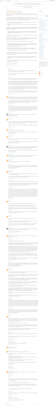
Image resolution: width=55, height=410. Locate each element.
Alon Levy (9, 234)
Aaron (9, 95)
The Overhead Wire (41, 53)
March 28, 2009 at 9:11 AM (12, 232)
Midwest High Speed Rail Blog (42, 39)
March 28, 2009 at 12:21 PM (12, 330)
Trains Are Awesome (41, 55)
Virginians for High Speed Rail (42, 58)
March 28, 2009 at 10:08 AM (12, 237)
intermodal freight (15, 290)
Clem (9, 346)
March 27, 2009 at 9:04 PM (12, 178)
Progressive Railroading (42, 43)
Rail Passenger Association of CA (43, 29)
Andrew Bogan (10, 118)
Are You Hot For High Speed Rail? (43, 21)
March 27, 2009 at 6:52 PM (12, 93)
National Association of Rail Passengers (43, 41)
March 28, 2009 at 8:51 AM (12, 213)
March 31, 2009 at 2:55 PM (12, 400)
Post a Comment (8, 402)
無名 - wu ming (10, 154)
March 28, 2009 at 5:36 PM (12, 364)
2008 (40, 12)
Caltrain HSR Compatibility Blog (43, 24)
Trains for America (41, 56)
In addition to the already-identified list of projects (17, 35)
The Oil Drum (40, 52)
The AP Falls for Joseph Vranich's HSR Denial (13, 11)
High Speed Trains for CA (42, 28)
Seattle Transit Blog (41, 44)
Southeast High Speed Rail (42, 47)
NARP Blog (40, 42)
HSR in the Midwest (28, 281)
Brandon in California (10, 350)
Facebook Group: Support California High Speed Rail (43, 26)
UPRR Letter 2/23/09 (10, 338)
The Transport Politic (41, 54)
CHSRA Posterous (41, 20)
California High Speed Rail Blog (27, 3)
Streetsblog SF (40, 49)
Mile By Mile (40, 40)
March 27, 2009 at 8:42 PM (12, 168)
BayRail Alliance (41, 22)
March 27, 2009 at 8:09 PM (12, 116)
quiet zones (22, 283)
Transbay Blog (40, 57)
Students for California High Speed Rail (43, 30)
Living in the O (41, 36)
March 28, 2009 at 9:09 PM (12, 389)
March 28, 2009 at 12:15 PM (12, 313)
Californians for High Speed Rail (43, 23)
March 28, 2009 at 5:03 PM (12, 344)
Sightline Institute (41, 45)
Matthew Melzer (41, 72)
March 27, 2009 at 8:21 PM (12, 152)
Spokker (9, 113)
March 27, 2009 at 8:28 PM (12, 157)
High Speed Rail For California (42, 27)
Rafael (9, 200)
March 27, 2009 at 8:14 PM (12, 143)
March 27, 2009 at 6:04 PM (12, 75)
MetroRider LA (41, 37)
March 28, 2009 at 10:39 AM (12, 266)
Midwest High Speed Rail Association (43, 38)
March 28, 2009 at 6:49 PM (12, 368)
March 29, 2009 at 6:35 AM (12, 394)
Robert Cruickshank (41, 74)
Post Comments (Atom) (12, 405)
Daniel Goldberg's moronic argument (31, 13)
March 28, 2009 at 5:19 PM (12, 348)
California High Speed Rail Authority (43, 19)
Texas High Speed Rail (41, 51)
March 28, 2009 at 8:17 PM (12, 373)
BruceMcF (9, 227)
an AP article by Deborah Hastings (33, 17)
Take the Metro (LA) (41, 50)
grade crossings (26, 282)
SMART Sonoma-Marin (42, 46)
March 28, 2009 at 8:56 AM (12, 225)
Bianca (40, 71)
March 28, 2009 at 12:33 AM (12, 198)
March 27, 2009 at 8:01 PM (12, 111)
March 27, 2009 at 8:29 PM (12, 162)
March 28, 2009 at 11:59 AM (12, 306)
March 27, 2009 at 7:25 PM (12, 103)
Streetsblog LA (41, 48)
